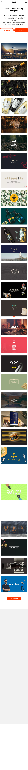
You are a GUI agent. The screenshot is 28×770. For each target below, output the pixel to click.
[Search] (1, 2)
